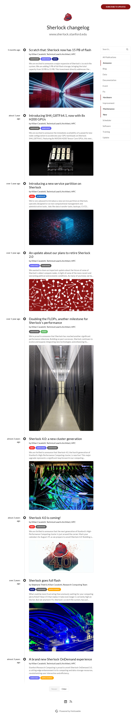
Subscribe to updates (116, 7)
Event (105, 86)
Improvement (108, 103)
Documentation (109, 80)
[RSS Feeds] (71, 701)
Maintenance (108, 109)
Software (107, 126)
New (105, 114)
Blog (105, 68)
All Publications (109, 57)
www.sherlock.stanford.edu (68, 34)
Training (106, 132)
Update (106, 137)
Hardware (107, 97)
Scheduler (107, 120)
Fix (104, 91)
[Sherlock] (68, 17)
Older (64, 689)
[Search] (127, 49)
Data (105, 74)
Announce (107, 63)
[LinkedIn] (67, 701)
